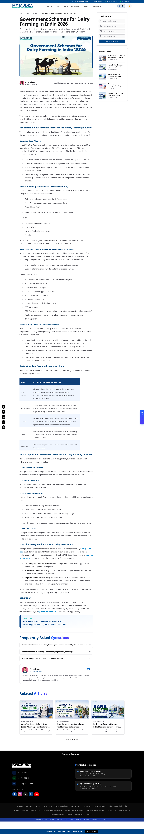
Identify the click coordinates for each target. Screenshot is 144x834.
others (35, 13)
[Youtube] (3, 427)
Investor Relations (100, 806)
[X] (3, 422)
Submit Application (112, 41)
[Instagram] (3, 412)
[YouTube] (36, 794)
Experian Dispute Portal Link (52, 810)
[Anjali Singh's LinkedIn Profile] (88, 669)
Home (21, 13)
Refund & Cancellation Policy (118, 806)
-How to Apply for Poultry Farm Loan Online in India (44, 624)
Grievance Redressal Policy (75, 815)
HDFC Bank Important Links (31, 810)
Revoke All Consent (57, 815)
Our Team (29, 806)
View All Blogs (70, 739)
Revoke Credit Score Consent (74, 810)
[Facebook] (3, 407)
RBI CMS (90, 815)
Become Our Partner (81, 1)
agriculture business (47, 611)
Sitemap (16, 810)
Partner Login (75, 806)
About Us (20, 806)
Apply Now (91, 832)
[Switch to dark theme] (129, 6)
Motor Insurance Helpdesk (96, 810)
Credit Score (97, 1)
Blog (27, 13)
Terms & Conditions (61, 806)
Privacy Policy (48, 806)
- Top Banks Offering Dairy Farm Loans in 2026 (42, 621)
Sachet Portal (112, 810)
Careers (37, 806)
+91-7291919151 (112, 1)
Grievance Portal (124, 810)
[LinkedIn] (3, 417)
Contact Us (87, 806)
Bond (66, 6)
